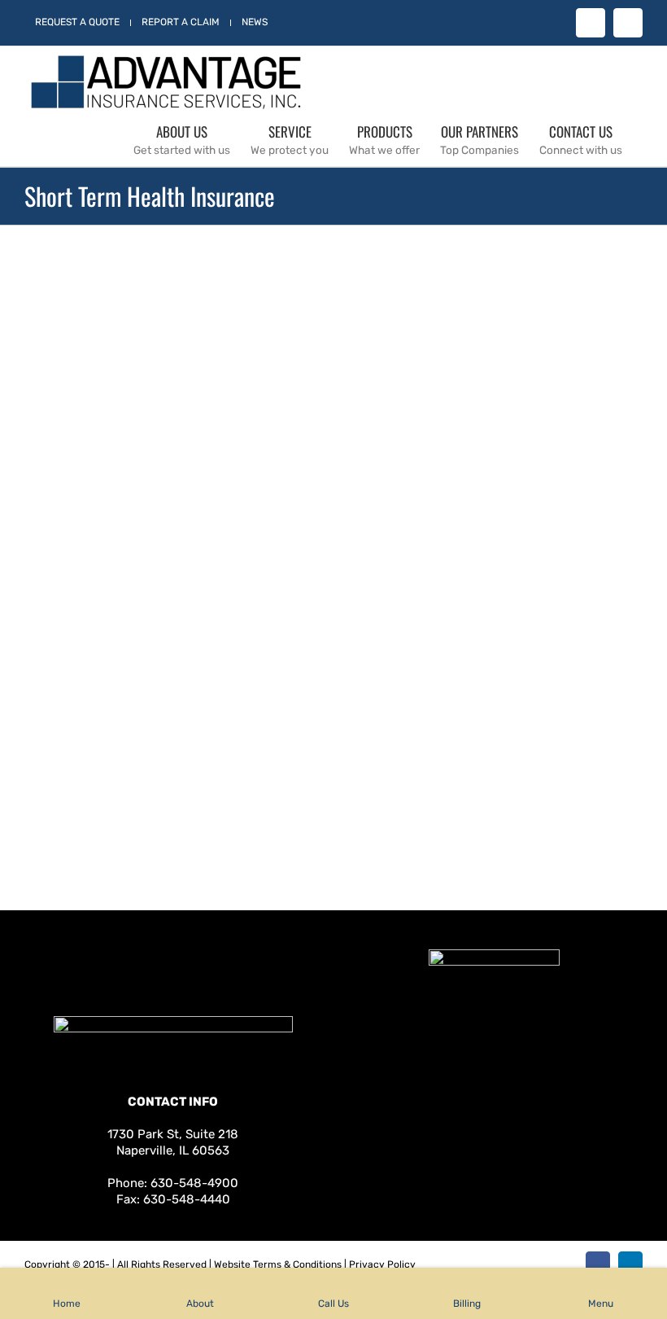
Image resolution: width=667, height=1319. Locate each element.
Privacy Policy (382, 1264)
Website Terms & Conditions (278, 1264)
